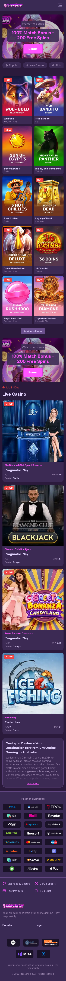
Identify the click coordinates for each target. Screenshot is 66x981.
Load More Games (33, 331)
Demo (18, 99)
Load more (33, 783)
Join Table (34, 431)
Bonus (33, 49)
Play (18, 92)
